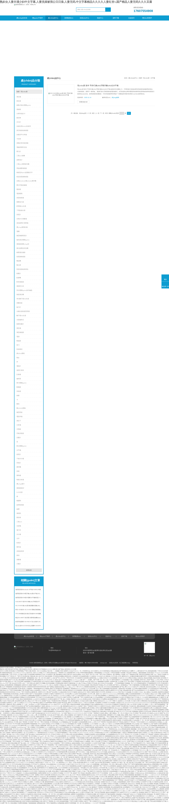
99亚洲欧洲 (42, 743)
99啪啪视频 (112, 741)
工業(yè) (19, 521)
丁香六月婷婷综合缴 (86, 697)
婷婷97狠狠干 (72, 771)
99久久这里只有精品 (44, 724)
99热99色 (7, 759)
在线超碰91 (119, 794)
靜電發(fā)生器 (21, 206)
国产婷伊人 (116, 685)
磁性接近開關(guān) (23, 240)
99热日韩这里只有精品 (96, 685)
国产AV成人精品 (18, 699)
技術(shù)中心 (84, 18)
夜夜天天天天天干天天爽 (50, 746)
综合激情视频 (61, 729)
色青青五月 (25, 685)
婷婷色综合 (67, 676)
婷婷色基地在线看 (99, 748)
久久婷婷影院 (123, 695)
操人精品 (28, 701)
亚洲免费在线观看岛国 (16, 787)
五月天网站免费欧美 (15, 771)
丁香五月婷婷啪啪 (109, 755)
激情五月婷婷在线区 (141, 766)
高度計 (19, 214)
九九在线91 (94, 750)
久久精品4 (45, 753)
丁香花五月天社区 (148, 778)
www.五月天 (59, 787)
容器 (18, 471)
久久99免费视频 (94, 764)
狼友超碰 (159, 799)
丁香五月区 (130, 699)
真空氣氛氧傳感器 (22, 130)
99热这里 (95, 780)
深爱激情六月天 (111, 715)
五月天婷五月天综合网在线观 (44, 697)
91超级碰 (19, 755)
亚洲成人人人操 (162, 722)
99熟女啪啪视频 (129, 775)
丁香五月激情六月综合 (32, 750)
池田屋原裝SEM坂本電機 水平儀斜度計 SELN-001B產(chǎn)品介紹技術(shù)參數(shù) (28, 597)
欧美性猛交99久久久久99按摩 (32, 753)
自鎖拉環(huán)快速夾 (24, 126)
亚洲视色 (141, 792)
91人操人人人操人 (125, 790)
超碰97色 (135, 798)
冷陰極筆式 (20, 320)
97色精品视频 (63, 771)
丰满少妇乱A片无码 (6, 739)
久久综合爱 (56, 783)
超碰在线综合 (147, 764)
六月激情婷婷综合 (111, 743)
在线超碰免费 (152, 745)
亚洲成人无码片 (95, 708)
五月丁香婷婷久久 (145, 724)
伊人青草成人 (55, 695)
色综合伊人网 (44, 776)
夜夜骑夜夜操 (27, 699)
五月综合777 (52, 732)
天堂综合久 (40, 792)
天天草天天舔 (103, 776)
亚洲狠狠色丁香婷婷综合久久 (71, 688)
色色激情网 (134, 776)
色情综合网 (88, 738)
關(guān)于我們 (37, 18)
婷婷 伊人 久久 (71, 789)
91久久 (24, 672)
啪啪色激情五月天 (98, 738)
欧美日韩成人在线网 (148, 681)
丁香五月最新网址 (51, 803)
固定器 (19, 101)
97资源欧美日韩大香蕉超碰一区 (60, 701)
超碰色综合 (12, 736)
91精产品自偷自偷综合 (38, 713)
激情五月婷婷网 (161, 739)
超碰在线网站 (76, 743)
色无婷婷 (7, 748)
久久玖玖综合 (107, 704)
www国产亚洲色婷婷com (42, 704)
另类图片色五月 (105, 782)
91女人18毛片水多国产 (18, 734)
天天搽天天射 (69, 764)
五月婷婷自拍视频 (58, 676)
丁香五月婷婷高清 (76, 709)
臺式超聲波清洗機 (22, 248)
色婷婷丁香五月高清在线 (20, 739)
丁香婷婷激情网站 (69, 761)
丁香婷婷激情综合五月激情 (40, 688)
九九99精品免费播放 (162, 741)
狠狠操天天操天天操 (19, 711)
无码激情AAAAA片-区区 (29, 771)
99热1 (165, 732)
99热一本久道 (160, 776)
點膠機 (19, 277)
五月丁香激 (151, 787)
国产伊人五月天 (60, 678)
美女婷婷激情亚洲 (116, 787)
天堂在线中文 (151, 776)
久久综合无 (7, 769)
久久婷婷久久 (151, 739)
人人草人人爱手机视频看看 (156, 704)
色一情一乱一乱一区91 (126, 769)
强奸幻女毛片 (92, 785)
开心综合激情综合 (7, 722)
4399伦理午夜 (103, 768)
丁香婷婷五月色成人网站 (100, 713)
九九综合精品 (120, 753)
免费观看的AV (80, 796)
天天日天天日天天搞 (95, 769)
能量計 (19, 273)
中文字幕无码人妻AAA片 (31, 783)
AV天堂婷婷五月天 (10, 780)
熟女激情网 (83, 731)
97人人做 (151, 750)
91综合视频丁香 (139, 762)
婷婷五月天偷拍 (60, 755)
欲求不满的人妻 (58, 715)
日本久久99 (116, 725)
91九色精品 (43, 671)
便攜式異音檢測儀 (22, 143)
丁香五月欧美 (12, 766)
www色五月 (36, 699)
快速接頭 (19, 349)
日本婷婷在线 (60, 711)
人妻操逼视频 (142, 672)
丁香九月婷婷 (6, 752)
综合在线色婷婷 (12, 688)
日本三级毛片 (95, 799)
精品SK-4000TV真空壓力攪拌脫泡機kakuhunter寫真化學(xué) (28, 617)
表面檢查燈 (20, 551)
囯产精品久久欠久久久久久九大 (65, 796)
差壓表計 (19, 160)
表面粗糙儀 (20, 198)
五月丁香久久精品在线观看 (28, 798)
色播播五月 (8, 711)
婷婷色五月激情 (58, 759)
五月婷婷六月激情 (47, 694)
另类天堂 (49, 725)
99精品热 (32, 676)
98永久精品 (112, 753)
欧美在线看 (71, 752)
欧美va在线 (87, 715)
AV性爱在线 (107, 789)
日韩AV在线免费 (45, 775)
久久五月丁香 (68, 773)
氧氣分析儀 (20, 479)
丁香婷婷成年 (44, 778)
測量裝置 (19, 303)
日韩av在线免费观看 (46, 783)
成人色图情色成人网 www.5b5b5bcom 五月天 (47, 766)
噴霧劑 (19, 500)
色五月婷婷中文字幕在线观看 (106, 794)
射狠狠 (2, 724)
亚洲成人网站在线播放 (44, 720)
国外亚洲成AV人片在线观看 (120, 680)
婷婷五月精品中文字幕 (94, 761)
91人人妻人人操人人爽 (30, 715)
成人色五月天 (40, 676)
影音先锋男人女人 (27, 746)
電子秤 (19, 530)
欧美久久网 (72, 745)
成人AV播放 (66, 699)
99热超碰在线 (127, 690)
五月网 (16, 722)
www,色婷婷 (159, 771)
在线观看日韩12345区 (73, 672)
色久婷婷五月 (138, 699)
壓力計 (19, 151)
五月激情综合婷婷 (157, 782)
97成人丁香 (85, 771)
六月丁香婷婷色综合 (111, 729)
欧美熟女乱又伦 (55, 775)
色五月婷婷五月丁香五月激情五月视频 (33, 759)
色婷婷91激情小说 (145, 753)
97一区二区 (143, 720)
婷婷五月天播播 (40, 683)
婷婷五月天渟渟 (100, 692)
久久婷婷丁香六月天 (138, 790)
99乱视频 (128, 688)
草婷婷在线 (96, 759)
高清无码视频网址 (61, 732)
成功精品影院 (75, 701)
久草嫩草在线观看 (89, 734)
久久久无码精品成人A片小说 (89, 725)
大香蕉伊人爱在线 (61, 690)
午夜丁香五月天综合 (57, 785)
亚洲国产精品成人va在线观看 (80, 753)
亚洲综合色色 (87, 699)
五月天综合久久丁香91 (66, 746)
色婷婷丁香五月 (98, 789)
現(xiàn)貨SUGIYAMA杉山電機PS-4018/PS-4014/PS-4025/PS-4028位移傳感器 (28, 625)
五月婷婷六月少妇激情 (108, 702)
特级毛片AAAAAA (76, 699)
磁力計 (19, 307)
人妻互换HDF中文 (141, 671)
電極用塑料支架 (22, 147)
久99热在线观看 (162, 701)
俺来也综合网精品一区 (18, 732)
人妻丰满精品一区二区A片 (116, 713)
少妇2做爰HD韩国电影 (63, 794)
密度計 (19, 454)
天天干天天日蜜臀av (49, 787)
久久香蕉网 (116, 724)
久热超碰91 (18, 773)
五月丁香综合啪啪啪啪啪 (106, 780)
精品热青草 (113, 688)
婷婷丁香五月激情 (10, 731)
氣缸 (18, 357)
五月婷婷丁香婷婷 (132, 785)
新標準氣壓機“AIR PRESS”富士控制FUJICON (28, 621)
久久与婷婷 (83, 785)
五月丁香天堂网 (129, 681)
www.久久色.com (110, 745)
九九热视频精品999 (111, 734)
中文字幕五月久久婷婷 (105, 725)
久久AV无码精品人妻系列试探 (33, 762)
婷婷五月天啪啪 (58, 773)
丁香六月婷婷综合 (44, 741)
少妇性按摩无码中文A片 (42, 734)
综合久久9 (119, 755)
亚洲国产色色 (46, 701)
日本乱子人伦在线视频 (110, 678)
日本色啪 (33, 736)
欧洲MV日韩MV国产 (26, 694)
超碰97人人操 (50, 678)
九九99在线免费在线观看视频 (111, 778)
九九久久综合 (19, 762)
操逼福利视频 (64, 801)
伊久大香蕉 (94, 776)
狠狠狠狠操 (33, 724)
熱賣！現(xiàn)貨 (144, 78)
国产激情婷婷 (70, 757)
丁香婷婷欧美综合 (41, 732)
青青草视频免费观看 (86, 672)
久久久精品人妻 (121, 757)
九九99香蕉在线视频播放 (110, 697)
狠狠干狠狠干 (33, 685)
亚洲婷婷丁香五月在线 (125, 768)
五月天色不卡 (35, 764)
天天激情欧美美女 (57, 718)
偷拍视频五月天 (112, 699)
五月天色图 (36, 731)
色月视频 (150, 783)
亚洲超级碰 (60, 803)
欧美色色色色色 (74, 768)
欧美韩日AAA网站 (9, 713)
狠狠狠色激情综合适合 (88, 775)
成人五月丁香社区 (75, 775)
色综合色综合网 (5, 799)
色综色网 (110, 711)
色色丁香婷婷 (23, 722)
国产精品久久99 (62, 720)
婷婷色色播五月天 (115, 739)
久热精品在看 (89, 789)
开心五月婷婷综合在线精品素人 (20, 752)
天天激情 (128, 759)
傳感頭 (19, 513)
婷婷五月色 (118, 717)
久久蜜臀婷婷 (122, 699)
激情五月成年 (124, 738)
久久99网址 (84, 769)
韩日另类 (36, 769)
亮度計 (19, 463)
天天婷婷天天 (31, 745)
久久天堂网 (26, 755)
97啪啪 (78, 785)
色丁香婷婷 (7, 761)
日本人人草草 (68, 741)
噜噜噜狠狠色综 (153, 697)
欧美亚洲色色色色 (124, 799)
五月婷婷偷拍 (54, 722)
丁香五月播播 (110, 717)
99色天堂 (100, 687)
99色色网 (136, 720)
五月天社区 (8, 724)
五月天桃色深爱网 (160, 743)
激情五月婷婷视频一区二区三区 (74, 803)
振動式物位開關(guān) (24, 105)
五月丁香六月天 (36, 701)
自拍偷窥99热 (44, 750)
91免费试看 (75, 697)
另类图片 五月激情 (100, 783)
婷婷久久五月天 (16, 759)
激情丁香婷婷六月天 (115, 761)
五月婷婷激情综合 (47, 761)
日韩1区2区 (29, 761)
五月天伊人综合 (17, 729)
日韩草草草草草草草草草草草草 (36, 687)
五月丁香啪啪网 (7, 687)
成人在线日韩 (110, 748)
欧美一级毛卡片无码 (21, 720)
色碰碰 (104, 769)
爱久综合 (143, 783)
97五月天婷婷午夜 (135, 787)
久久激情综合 (51, 727)
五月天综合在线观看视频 (111, 687)
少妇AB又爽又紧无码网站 (102, 762)
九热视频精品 (139, 755)
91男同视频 (26, 729)
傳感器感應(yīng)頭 (23, 244)
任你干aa (7, 778)
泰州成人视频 (142, 746)
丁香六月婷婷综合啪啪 (142, 731)
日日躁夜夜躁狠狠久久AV (137, 694)
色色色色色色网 (150, 687)
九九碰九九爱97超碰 (35, 739)
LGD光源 (19, 492)
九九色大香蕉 (28, 769)
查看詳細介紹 (83, 102)
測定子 (19, 421)
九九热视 (120, 681)
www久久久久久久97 (46, 769)
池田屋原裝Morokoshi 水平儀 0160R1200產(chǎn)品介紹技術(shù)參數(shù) (28, 589)
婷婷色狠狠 (71, 792)
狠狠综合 (9, 704)
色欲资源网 (48, 676)
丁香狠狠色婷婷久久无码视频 (129, 750)
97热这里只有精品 (131, 672)
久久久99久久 (17, 672)
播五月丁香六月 (12, 717)
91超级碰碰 (126, 776)
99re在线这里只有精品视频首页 (102, 720)
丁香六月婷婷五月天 (94, 801)
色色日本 (105, 771)
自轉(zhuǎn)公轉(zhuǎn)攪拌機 (26, 181)
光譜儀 (19, 526)
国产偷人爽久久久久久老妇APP (129, 687)
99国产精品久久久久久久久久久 (73, 713)
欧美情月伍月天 (117, 789)
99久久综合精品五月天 (137, 752)
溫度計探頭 (20, 370)
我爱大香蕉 (69, 748)
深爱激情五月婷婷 (78, 748)
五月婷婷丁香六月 (33, 722)
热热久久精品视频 (108, 775)
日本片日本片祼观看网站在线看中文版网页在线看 (77, 766)
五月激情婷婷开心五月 (153, 683)
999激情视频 (87, 750)
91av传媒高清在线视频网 (156, 709)
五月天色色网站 (137, 736)
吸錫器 (19, 341)
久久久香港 (128, 678)
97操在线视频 (80, 738)
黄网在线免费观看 (125, 724)
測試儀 (19, 97)
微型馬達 (19, 412)
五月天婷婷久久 (31, 732)
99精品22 (70, 750)
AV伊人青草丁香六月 (88, 674)
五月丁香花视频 (100, 803)
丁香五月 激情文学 (23, 796)
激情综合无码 (15, 748)
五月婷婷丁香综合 (105, 759)
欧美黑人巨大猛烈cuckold (149, 713)
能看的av (117, 790)
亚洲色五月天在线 (104, 746)
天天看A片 (34, 752)
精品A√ (18, 794)
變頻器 (19, 189)
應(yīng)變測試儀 (22, 227)
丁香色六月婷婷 (161, 674)
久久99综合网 (139, 741)
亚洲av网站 (55, 771)
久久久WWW (133, 789)
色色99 (123, 778)
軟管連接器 (20, 282)
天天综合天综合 (27, 731)
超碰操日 (119, 766)
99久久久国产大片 (87, 736)
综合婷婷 (154, 692)
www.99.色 (3, 678)
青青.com (153, 674)
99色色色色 (138, 778)
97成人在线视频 (134, 680)
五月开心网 (91, 694)
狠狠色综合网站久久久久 (24, 709)
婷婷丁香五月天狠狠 (20, 782)
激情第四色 (92, 678)
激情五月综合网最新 (56, 741)
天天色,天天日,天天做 (84, 776)
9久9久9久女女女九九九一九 (54, 713)
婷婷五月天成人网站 (139, 768)
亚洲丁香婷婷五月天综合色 (68, 783)
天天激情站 (137, 681)
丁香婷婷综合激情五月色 (152, 759)
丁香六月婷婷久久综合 (37, 796)
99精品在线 (162, 688)
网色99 (166, 745)
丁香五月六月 (10, 773)
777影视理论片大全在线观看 (87, 778)
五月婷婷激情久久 (58, 717)
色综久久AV (111, 785)
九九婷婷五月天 (75, 769)
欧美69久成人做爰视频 (68, 738)
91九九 (18, 692)
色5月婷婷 (15, 738)
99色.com (129, 704)
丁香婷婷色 (3, 743)
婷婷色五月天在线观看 (75, 690)
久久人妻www (102, 724)
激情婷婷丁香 (97, 766)
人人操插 (99, 678)
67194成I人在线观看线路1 (118, 782)
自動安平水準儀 (22, 134)
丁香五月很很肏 (44, 722)
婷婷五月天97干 (97, 773)
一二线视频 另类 (58, 671)
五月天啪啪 (103, 752)
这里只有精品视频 (20, 745)
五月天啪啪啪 (94, 746)
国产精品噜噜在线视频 (154, 720)
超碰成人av (70, 680)
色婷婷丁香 (76, 773)
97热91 (52, 736)
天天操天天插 (156, 753)
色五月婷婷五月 (99, 736)
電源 (18, 336)
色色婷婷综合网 (19, 701)
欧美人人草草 (92, 722)
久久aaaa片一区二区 (43, 736)
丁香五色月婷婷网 (99, 792)
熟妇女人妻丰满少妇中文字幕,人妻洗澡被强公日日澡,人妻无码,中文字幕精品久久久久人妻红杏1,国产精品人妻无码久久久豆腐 (76, 1)
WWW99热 (145, 736)
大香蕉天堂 (23, 789)
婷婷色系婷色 (115, 738)
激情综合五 (125, 676)
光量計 (19, 564)
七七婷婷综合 (28, 790)
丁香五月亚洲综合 (65, 743)
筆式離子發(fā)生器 (23, 299)
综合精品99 (52, 778)
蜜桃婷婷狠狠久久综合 (52, 782)
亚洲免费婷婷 (9, 685)
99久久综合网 (117, 801)
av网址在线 (13, 796)
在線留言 (131, 18)
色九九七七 (158, 792)
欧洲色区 (102, 690)
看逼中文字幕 (117, 796)
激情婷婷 (165, 738)
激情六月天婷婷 (72, 702)
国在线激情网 (25, 724)
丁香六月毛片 (13, 674)
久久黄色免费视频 (13, 697)
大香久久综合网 (95, 741)
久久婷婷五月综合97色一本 (72, 787)
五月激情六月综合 (121, 718)
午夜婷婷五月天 (59, 694)
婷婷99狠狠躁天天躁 (87, 704)
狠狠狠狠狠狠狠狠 (49, 796)
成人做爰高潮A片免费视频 (25, 766)
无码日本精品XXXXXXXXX (136, 695)
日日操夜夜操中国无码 (19, 687)
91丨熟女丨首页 (71, 762)
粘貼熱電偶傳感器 (22, 176)
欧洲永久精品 (149, 694)
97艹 (25, 792)
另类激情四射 (142, 776)
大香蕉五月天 (120, 702)
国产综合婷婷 (53, 692)
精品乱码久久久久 (38, 709)
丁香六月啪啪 (31, 727)
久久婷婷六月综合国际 (150, 699)
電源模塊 (19, 193)
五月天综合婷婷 (16, 764)
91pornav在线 (4, 709)
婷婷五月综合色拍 (128, 766)
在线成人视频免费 (40, 725)
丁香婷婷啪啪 (6, 694)
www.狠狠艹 (112, 757)
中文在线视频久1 (41, 727)
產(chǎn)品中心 (53, 18)
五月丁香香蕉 (119, 780)
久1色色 (55, 680)
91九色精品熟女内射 (124, 771)
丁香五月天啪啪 (98, 755)
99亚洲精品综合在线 (10, 768)
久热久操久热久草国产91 (111, 727)
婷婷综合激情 (117, 720)
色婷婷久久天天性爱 (124, 701)
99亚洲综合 (67, 759)
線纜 (18, 509)
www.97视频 (125, 796)
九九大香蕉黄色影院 (139, 683)
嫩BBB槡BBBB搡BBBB (107, 708)
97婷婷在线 (41, 771)
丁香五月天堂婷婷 (88, 702)
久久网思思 (16, 789)
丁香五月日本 (70, 678)
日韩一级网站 (35, 775)
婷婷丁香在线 (119, 775)
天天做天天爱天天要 (86, 701)
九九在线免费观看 (60, 736)
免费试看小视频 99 (50, 709)
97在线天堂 (132, 706)
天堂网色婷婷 (59, 683)
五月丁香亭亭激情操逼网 (134, 764)
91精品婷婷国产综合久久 (153, 768)
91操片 (110, 724)
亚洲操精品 (124, 685)
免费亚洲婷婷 (40, 717)
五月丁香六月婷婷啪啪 (102, 688)
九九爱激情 (160, 789)
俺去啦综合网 (152, 701)
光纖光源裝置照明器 (23, 311)
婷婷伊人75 (125, 755)
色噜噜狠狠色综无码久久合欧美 (156, 746)
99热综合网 (10, 701)
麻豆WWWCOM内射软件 (147, 771)
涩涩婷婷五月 (4, 746)
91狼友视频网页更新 (44, 785)
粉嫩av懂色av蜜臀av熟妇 (124, 715)
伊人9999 (56, 801)
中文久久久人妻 (143, 750)
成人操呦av (147, 692)
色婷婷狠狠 (106, 787)
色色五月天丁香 (35, 729)
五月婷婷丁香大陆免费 (156, 685)
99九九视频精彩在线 (8, 762)
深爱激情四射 (66, 681)
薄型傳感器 (20, 332)
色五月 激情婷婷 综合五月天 (131, 761)
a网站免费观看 (141, 706)
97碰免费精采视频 (114, 732)
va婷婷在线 (121, 688)
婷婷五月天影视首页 (56, 688)
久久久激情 (90, 729)
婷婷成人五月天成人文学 (113, 676)
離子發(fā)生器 (21, 315)
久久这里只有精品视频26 (79, 694)
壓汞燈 (19, 517)
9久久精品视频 (12, 803)
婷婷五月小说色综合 (96, 771)
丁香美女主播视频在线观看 (129, 732)
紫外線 (19, 547)
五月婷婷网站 (158, 778)
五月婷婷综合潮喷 (90, 794)
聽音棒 (19, 118)
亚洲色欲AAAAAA (111, 692)
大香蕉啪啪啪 (97, 672)
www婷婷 (160, 752)
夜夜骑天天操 (79, 757)
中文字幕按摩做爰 (140, 780)
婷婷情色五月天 (113, 695)
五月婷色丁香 (137, 713)
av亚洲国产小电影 (133, 718)
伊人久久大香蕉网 (28, 787)
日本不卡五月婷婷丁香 (23, 736)
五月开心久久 (109, 790)
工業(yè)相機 (21, 155)
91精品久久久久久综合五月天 (73, 711)
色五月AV (94, 745)
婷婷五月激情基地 (69, 683)
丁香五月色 (102, 674)
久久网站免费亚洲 (107, 801)
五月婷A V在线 (10, 745)
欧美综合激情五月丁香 (55, 699)
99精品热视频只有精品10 (22, 775)
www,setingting (13, 725)
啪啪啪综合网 (53, 768)
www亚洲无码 (18, 783)
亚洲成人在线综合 (137, 678)
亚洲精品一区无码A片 (88, 790)
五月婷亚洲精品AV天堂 (60, 792)
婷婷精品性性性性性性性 (7, 692)
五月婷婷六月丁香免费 (146, 734)
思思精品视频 (102, 715)
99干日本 (83, 739)
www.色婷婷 (156, 780)
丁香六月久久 (79, 687)
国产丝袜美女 (94, 768)
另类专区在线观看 (144, 674)
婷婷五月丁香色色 (117, 722)
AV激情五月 (162, 697)
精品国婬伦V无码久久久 (145, 798)
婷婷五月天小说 (86, 787)
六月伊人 (66, 718)
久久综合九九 (10, 775)
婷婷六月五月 (154, 731)
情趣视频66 (68, 739)
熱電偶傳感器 (21, 256)
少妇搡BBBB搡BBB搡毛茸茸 (138, 676)
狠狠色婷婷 (43, 780)
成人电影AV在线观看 (70, 685)
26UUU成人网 (32, 768)
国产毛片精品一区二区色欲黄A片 (109, 750)
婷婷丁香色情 (4, 727)
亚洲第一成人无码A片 (33, 778)
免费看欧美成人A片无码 (11, 695)
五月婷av (84, 683)
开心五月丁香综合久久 (125, 734)
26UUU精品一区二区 (58, 757)
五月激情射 (85, 724)
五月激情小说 (126, 717)
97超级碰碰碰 (32, 803)
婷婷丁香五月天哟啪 (133, 782)
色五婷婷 (163, 678)
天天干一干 (48, 717)
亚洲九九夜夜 (137, 704)
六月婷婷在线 (123, 783)
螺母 (18, 404)
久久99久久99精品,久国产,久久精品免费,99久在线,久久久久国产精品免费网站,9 (84, 695)
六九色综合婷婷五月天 (122, 752)
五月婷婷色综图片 (127, 720)
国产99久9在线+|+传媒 (82, 752)
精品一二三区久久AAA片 (152, 775)
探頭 (18, 555)
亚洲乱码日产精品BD (137, 759)
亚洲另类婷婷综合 (150, 773)
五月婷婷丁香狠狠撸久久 (105, 709)
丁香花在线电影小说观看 (117, 672)
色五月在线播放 (25, 799)
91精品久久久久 (11, 750)
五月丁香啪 (157, 694)
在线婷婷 (56, 743)
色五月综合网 (62, 680)
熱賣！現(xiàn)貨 (22, 91)
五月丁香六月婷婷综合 (98, 717)
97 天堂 (45, 762)
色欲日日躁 (156, 678)
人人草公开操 (159, 680)
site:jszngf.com (100, 790)
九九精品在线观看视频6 (30, 773)
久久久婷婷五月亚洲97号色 (79, 681)
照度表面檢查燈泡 (22, 269)
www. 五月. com (53, 762)
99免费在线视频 (22, 803)
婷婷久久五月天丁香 (142, 725)
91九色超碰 (127, 692)
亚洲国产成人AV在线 (51, 798)
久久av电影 (69, 780)
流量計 (19, 437)
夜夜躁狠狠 (38, 787)
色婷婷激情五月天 (42, 768)
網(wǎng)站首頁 (22, 18)
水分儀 (19, 534)
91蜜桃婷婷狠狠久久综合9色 (26, 717)
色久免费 (48, 771)
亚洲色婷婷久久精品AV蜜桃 (85, 798)
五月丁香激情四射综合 (63, 709)
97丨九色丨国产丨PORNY (73, 790)
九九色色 (94, 715)
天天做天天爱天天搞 (75, 799)
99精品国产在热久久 (129, 794)
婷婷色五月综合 (134, 748)
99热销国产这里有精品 (132, 753)
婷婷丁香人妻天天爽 (44, 789)
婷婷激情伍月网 (61, 674)
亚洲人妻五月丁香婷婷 (46, 801)
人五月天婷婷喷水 (63, 768)
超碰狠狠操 (52, 776)
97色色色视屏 (37, 694)
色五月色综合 (45, 681)
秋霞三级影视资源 (42, 708)
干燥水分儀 (20, 458)
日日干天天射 (88, 713)
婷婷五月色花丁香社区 (86, 755)
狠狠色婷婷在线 (7, 672)
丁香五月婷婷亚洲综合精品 (147, 785)
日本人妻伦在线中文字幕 (119, 764)
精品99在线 (37, 794)
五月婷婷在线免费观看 (9, 755)
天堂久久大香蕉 (37, 672)
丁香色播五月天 (84, 768)
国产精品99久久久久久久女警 (156, 718)
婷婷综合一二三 (153, 796)
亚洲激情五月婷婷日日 (119, 704)
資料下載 (116, 18)
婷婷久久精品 (163, 736)
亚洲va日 (32, 683)
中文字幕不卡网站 (20, 776)
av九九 (158, 687)
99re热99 (121, 697)
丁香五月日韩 (72, 732)
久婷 (96, 674)
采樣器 (19, 391)
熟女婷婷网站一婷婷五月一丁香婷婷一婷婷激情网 (49, 748)
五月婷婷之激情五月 (33, 776)
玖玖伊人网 (125, 739)
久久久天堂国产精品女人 (74, 736)
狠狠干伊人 (60, 778)
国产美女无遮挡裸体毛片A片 (15, 785)
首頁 (125, 78)
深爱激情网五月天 (36, 799)
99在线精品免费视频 (103, 739)
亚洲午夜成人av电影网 (25, 688)
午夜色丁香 (39, 745)
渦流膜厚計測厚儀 (22, 223)
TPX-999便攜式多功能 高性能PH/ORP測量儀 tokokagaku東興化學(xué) (28, 613)
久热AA (51, 685)
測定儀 (19, 328)
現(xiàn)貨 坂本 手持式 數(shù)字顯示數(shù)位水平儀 (97, 85)
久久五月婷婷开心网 (33, 780)
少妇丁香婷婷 (6, 732)
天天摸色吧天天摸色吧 (82, 678)
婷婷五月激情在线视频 (132, 745)
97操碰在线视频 (102, 785)
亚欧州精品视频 (12, 743)
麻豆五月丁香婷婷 (5, 738)
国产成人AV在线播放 (59, 725)
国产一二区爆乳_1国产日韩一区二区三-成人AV (97, 680)
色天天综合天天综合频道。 (106, 683)
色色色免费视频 (100, 734)
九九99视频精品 (63, 722)
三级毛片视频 (150, 743)
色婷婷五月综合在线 (144, 711)
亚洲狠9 (64, 789)
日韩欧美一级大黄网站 (113, 674)
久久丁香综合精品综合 (50, 672)
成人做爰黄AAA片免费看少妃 (73, 717)
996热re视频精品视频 (15, 746)
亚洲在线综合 (158, 732)
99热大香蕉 (8, 789)
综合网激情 (126, 787)
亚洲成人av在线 (150, 790)
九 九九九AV (14, 753)
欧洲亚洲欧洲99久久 (83, 762)
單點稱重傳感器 (22, 168)
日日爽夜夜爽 (144, 685)
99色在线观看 (138, 769)
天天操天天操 (76, 708)
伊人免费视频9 (58, 761)
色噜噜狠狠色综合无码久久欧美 (114, 736)
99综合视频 (125, 731)
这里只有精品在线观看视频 (30, 801)
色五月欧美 (143, 718)
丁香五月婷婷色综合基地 (127, 727)
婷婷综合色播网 (93, 690)
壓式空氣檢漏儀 (22, 185)
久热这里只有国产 (129, 780)
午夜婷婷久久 (61, 776)
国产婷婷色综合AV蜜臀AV (127, 671)
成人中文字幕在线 (151, 748)
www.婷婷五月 (133, 792)
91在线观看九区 (22, 780)
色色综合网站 (77, 674)
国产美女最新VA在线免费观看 (78, 722)
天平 (18, 538)
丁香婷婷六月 (62, 672)
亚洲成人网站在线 (149, 755)
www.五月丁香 (6, 683)
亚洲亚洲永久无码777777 (95, 731)
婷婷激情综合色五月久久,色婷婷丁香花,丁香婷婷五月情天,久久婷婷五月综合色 (87, 706)
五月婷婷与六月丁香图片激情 (155, 695)
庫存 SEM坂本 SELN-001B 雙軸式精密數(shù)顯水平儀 (28, 609)
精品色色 (64, 702)
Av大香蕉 (5, 725)
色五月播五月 (37, 761)
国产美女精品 (30, 734)
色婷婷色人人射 (11, 702)
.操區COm (99, 694)
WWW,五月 (99, 775)
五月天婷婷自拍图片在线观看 (59, 799)
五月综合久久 (47, 738)
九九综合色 (158, 681)
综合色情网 (105, 761)
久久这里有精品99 (152, 688)
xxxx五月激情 (93, 724)
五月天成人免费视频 (131, 711)
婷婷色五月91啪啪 (120, 785)
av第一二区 (25, 683)
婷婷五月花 (48, 757)
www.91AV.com (6, 708)
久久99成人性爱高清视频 (48, 729)
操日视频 (19, 731)
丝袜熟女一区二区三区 (49, 794)
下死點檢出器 (21, 210)
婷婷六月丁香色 (150, 792)
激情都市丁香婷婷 (97, 787)
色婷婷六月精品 (59, 685)
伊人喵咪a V (31, 782)
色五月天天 (46, 799)
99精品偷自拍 (114, 671)
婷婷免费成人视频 (122, 694)
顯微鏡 (19, 387)
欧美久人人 (130, 709)
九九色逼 (135, 734)
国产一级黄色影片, (112, 799)
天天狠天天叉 (120, 745)
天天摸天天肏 (111, 718)
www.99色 (150, 732)
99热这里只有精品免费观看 (137, 738)
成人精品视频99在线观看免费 (25, 680)
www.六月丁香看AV (111, 701)
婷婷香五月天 (42, 752)
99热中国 (120, 692)
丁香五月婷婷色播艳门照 (16, 690)
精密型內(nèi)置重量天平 (25, 172)
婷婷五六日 (80, 789)
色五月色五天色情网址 (62, 727)
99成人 (79, 771)
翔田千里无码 (67, 697)
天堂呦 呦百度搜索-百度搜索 (156, 676)
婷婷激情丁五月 (127, 708)
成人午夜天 (121, 743)
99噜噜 (95, 701)
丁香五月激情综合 (125, 798)
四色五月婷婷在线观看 (87, 727)
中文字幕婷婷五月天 (139, 743)
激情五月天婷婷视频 (45, 702)
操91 (41, 738)
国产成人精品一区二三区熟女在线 (28, 743)
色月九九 (50, 773)
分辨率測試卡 (21, 113)
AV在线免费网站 (151, 789)
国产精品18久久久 (119, 711)
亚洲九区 (69, 674)
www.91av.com (9, 782)
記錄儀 (19, 374)
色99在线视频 (50, 683)
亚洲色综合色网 (36, 711)
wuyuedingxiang (21, 727)
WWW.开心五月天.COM (81, 764)
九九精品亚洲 (62, 692)
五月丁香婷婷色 (87, 709)
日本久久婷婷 (4, 671)
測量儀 (19, 559)
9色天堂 (49, 671)
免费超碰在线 (98, 704)
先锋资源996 (153, 722)
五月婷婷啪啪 (19, 671)
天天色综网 (68, 694)
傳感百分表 (20, 286)
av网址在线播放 (68, 715)
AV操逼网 (98, 702)
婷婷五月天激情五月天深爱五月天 (104, 798)
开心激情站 (20, 718)
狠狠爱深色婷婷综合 (90, 687)
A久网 (92, 762)
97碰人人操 (76, 739)
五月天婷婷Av (95, 671)
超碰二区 (2, 785)
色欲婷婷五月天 (116, 731)
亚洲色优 (154, 711)
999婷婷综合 (86, 671)
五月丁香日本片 (11, 676)
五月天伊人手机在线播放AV (10, 798)
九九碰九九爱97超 (143, 801)
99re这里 (107, 738)
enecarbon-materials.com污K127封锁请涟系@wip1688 (93, 732)
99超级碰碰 (26, 681)
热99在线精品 (26, 764)
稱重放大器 (20, 202)
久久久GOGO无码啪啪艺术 (68, 724)
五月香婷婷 (76, 741)
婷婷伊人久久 (12, 718)
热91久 (21, 753)
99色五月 (160, 745)
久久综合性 (105, 672)
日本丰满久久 (32, 720)
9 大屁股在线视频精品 (48, 711)
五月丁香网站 (25, 741)
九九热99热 (58, 708)
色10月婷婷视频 (75, 727)
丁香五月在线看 (16, 778)
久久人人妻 (78, 680)
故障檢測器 (20, 505)
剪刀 (18, 345)
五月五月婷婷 (130, 778)
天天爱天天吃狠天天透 (86, 792)
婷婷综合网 (68, 778)
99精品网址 (103, 711)
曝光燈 (19, 265)
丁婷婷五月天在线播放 (44, 718)
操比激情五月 (39, 680)
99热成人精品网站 (85, 773)
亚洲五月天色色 (92, 683)
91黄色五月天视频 (112, 783)
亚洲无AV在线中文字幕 (138, 799)
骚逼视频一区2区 (136, 729)
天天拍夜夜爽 (57, 769)
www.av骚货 (30, 725)
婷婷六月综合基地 (71, 776)
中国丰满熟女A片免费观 (99, 699)
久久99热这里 (56, 738)
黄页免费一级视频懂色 (27, 678)
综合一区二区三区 (40, 678)
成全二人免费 (66, 769)
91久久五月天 (157, 717)
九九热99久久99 (113, 768)
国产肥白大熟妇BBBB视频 (72, 704)
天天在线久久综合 (137, 692)
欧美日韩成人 (15, 694)
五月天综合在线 (31, 708)
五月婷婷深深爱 (36, 681)
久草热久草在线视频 (8, 776)
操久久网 (132, 731)
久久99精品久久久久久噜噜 (49, 731)
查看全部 (29, 570)
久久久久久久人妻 (56, 706)
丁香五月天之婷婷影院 (109, 766)
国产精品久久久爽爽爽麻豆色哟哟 (98, 681)
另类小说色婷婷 (86, 743)
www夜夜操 (165, 798)
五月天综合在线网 (83, 685)
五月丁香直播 (52, 780)
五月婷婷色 (159, 785)
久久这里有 (12, 792)
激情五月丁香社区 (129, 722)
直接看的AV (44, 699)
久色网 (123, 674)
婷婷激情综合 (143, 745)
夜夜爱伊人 (62, 762)
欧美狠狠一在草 (107, 773)
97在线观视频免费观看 (19, 708)
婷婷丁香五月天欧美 (151, 752)
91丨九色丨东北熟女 (28, 704)
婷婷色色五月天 (95, 752)
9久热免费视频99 (22, 768)
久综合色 (49, 715)
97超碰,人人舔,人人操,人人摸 (83, 780)
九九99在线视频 (97, 697)
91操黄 (79, 724)
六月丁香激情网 (48, 745)
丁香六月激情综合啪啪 (61, 745)
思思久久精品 (67, 708)
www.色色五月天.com (57, 704)
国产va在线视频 (160, 787)
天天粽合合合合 (139, 773)
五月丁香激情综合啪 (120, 709)
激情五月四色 (160, 794)
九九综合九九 (101, 676)
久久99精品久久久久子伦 (24, 702)
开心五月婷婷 (108, 685)
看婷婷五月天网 (91, 739)
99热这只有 (70, 725)
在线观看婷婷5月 (136, 717)
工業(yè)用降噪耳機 (23, 164)
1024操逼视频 (86, 799)
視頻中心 (100, 18)
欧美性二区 (35, 671)
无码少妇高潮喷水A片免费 (99, 757)
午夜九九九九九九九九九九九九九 (143, 715)
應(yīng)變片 (21, 484)
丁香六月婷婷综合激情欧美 (29, 692)
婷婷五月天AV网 (43, 692)
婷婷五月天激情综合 (27, 794)
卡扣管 (19, 139)
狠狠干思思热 (141, 789)
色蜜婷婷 (9, 715)
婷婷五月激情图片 (55, 681)
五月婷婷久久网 (8, 790)
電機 (18, 231)
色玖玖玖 (29, 672)
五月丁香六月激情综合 (77, 718)
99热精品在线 (32, 792)
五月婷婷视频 (119, 683)
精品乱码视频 (148, 678)
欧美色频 (11, 671)
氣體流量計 (20, 324)
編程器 (19, 378)
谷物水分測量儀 (22, 219)
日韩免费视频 (113, 771)
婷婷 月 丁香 (135, 771)
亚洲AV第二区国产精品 (147, 680)
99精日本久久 (60, 739)
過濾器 (19, 109)
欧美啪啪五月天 (99, 729)
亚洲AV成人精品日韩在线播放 (99, 753)
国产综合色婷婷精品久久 (139, 690)
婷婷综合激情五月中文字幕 (113, 690)
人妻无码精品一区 (105, 764)
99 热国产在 (161, 713)
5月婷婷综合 (87, 711)
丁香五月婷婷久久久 (142, 722)
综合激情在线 (22, 725)
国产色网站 (50, 687)
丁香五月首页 (51, 690)
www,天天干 (86, 717)
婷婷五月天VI (124, 792)
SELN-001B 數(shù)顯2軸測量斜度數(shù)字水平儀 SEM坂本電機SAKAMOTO (28, 605)
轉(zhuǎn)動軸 (21, 408)
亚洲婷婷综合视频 (128, 773)
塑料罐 (19, 475)
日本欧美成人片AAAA (153, 672)
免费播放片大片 (15, 799)
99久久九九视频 (9, 720)
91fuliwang (51, 708)
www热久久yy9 (117, 773)
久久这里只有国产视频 (98, 743)
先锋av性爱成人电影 (80, 729)
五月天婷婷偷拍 (105, 671)
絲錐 (18, 395)
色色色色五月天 (56, 789)
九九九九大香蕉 (17, 715)
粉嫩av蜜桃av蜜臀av (101, 718)
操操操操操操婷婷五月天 (23, 713)
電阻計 (19, 366)
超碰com (54, 720)
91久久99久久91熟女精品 (129, 801)
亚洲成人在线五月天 (118, 759)
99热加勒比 (69, 729)
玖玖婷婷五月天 (45, 695)
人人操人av (155, 761)
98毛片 (44, 690)
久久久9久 (103, 799)
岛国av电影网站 (63, 731)
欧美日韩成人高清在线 (93, 782)
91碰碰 (145, 769)
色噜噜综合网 (85, 708)
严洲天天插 (27, 671)
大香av (132, 755)
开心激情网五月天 (152, 690)
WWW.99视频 (55, 724)
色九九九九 (118, 708)
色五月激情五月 (78, 715)
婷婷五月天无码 (159, 715)
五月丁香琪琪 (101, 722)
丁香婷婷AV (12, 709)
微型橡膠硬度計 (22, 235)
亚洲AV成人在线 (34, 738)
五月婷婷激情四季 (61, 752)
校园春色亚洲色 (59, 687)
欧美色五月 (101, 701)
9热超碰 (155, 783)
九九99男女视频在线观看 (139, 688)
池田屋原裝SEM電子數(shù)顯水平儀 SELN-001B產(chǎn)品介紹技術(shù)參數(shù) (28, 593)
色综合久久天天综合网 (88, 688)
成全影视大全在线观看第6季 (138, 739)
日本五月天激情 (72, 692)
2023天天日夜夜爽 (5, 741)
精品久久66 (128, 713)
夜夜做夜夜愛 (152, 671)
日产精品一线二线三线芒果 (125, 762)
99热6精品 (35, 702)
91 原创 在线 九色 (116, 746)
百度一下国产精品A (113, 769)
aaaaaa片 (149, 780)
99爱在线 (85, 690)
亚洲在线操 (36, 790)
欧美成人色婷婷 (50, 755)
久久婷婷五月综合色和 (16, 706)
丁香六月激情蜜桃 (133, 685)
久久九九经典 (163, 690)
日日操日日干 (51, 752)
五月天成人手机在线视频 (48, 790)
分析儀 (19, 425)
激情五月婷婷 (160, 762)
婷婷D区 (42, 764)
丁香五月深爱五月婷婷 (76, 801)
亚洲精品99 (107, 731)
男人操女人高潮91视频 (18, 761)
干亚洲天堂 (100, 745)
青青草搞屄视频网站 (74, 720)
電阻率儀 (19, 416)
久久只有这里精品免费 (92, 796)
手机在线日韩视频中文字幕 (158, 801)
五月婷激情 (12, 727)
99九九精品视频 (18, 790)
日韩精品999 (95, 711)
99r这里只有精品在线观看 (154, 706)
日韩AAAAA (65, 775)
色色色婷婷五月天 (9, 794)
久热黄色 (113, 762)
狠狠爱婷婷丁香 (147, 717)
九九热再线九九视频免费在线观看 (29, 695)
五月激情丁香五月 (149, 741)
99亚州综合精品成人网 (27, 748)
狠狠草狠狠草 (99, 727)
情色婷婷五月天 (162, 725)
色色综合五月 (81, 692)
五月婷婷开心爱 (50, 674)
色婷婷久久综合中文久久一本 (72, 671)
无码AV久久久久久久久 (109, 694)
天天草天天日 (48, 792)
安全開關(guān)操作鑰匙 (24, 290)
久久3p (95, 709)
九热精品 (156, 734)
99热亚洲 (142, 687)
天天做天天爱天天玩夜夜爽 (26, 674)
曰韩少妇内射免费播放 (76, 734)
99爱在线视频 (53, 753)
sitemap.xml (103, 662)
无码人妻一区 (21, 750)
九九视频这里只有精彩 (160, 708)
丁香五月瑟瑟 (16, 741)
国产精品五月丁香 (86, 720)
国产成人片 (128, 743)
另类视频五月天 (164, 783)
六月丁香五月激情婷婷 (48, 739)
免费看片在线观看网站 (77, 794)
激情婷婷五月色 (40, 674)
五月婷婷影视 (42, 715)
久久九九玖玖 (48, 680)
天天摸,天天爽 (75, 759)
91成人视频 (128, 736)
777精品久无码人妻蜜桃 (129, 746)
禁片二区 (125, 789)
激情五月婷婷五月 (64, 782)
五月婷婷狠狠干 (89, 718)
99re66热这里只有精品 (141, 709)
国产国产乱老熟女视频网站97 (32, 706)
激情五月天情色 (152, 769)
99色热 (57, 750)
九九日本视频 (34, 741)
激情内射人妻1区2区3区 (115, 776)
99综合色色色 (89, 748)
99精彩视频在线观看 (17, 769)
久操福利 (52, 750)
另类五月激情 (90, 692)
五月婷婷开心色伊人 (72, 755)
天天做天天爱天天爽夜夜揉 (139, 701)
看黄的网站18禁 (157, 764)
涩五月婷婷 (130, 757)
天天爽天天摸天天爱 (64, 753)
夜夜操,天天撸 (40, 782)
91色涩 (4, 701)
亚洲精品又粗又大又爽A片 (133, 697)
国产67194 (12, 680)
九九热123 (121, 678)
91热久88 (144, 787)
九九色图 (75, 778)
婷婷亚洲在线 (160, 790)
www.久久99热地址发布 (78, 782)
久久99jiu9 (50, 743)
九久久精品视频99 (69, 785)
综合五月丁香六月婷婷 (141, 757)
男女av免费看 (17, 704)
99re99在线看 (16, 724)
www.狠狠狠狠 (150, 738)
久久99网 (77, 725)
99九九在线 (135, 724)
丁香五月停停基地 (150, 762)
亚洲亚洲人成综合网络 (83, 745)
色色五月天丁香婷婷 (134, 783)
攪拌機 (19, 467)
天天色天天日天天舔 (30, 718)
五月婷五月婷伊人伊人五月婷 (59, 734)
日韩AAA (9, 699)
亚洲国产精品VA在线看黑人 (33, 690)
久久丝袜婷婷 (40, 757)
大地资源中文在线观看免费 (80, 676)
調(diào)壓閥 (21, 353)
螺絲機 (19, 261)
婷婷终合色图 (57, 702)
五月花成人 (104, 741)
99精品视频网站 (150, 799)
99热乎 (86, 801)
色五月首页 (158, 738)
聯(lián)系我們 (147, 18)
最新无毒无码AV (63, 798)
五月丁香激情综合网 (132, 674)
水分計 (19, 122)
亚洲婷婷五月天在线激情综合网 (142, 708)
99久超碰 (144, 704)
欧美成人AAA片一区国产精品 (125, 741)
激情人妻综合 (46, 706)
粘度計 (19, 543)
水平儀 (19, 450)
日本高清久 (40, 798)
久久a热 (78, 683)
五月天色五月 (58, 697)
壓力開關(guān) (21, 383)
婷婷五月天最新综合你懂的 (150, 729)
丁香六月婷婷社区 (80, 761)
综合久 (80, 702)
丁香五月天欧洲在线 (23, 676)
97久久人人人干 (43, 685)
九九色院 (145, 697)
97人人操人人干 (70, 687)
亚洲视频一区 (128, 683)
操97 (77, 792)
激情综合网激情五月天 (112, 792)
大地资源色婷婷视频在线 (13, 801)
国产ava (28, 711)
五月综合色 (63, 750)
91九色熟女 (92, 676)
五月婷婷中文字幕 (145, 782)
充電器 (19, 429)
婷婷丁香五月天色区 (30, 785)
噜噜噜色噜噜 (8, 729)
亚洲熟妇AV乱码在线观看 (27, 697)
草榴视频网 (17, 685)
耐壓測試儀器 (21, 252)
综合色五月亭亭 (16, 683)
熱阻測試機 (20, 294)
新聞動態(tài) (68, 18)
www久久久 (72, 798)
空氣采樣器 (20, 433)
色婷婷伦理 (113, 681)
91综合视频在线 (51, 764)
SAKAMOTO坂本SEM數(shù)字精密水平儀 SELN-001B (28, 601)
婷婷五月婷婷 (142, 732)
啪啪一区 (99, 778)
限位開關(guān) (21, 446)
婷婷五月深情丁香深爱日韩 (120, 706)
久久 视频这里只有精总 (128, 725)
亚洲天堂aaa (9, 783)
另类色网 (142, 748)
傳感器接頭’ (20, 488)
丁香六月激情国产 (153, 766)
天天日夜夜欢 (154, 736)
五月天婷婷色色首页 (13, 678)
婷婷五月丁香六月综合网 (15, 681)
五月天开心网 (61, 780)
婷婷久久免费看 (85, 741)
